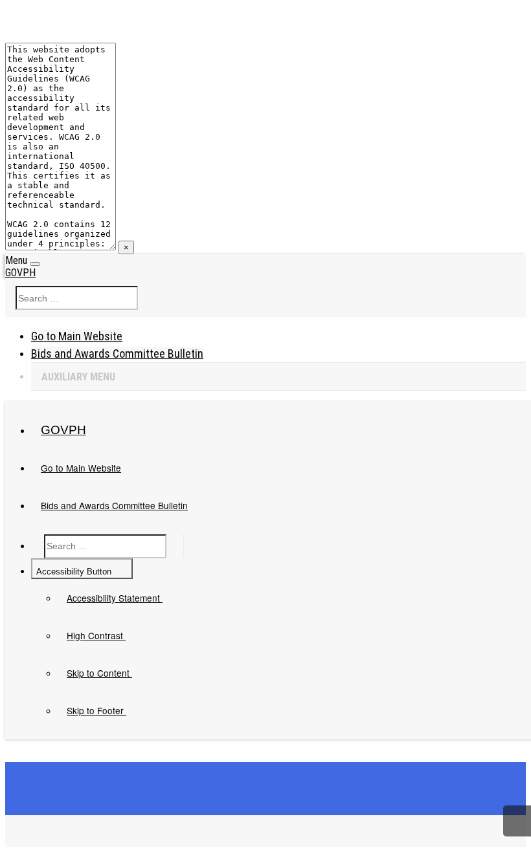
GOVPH (20, 273)
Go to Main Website (76, 336)
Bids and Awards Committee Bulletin (117, 353)
